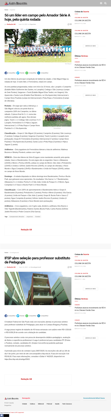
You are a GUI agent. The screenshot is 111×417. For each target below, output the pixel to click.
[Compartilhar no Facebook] (10, 73)
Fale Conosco (67, 404)
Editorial (41, 404)
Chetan (12, 412)
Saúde (57, 404)
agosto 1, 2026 (80, 36)
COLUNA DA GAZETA (83, 20)
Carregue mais (90, 46)
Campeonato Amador (17, 216)
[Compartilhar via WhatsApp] (30, 73)
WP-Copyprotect (19, 412)
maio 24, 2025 (23, 24)
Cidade (77, 62)
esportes (30, 216)
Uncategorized (14, 252)
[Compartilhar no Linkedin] (42, 73)
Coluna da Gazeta (81, 17)
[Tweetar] (20, 73)
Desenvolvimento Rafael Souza (94, 398)
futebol (37, 216)
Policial (49, 404)
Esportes (12, 10)
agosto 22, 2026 (81, 23)
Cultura (32, 404)
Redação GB (11, 24)
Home (6, 10)
